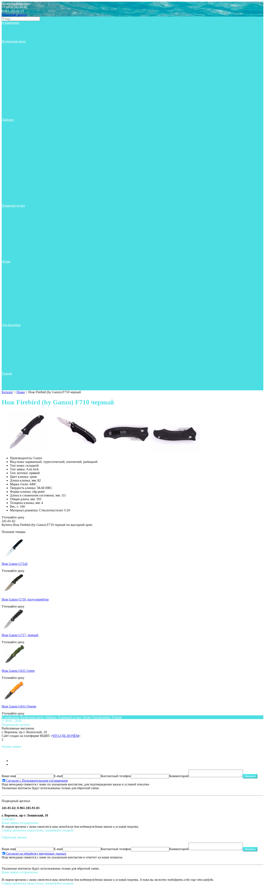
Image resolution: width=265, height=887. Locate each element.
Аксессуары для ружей (21, 49)
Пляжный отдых (13, 205)
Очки (8, 235)
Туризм (7, 373)
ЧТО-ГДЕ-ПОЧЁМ (65, 736)
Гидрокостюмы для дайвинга (25, 131)
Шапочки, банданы (18, 258)
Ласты (9, 60)
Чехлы (9, 112)
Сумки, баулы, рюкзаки (21, 105)
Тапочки (11, 187)
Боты (8, 127)
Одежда (10, 82)
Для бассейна (11, 325)
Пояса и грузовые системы (24, 64)
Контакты (12, 37)
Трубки (10, 101)
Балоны (10, 146)
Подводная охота (14, 41)
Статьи (10, 26)
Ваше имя (9, 776)
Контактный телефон (116, 776)
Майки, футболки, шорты (23, 67)
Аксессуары (13, 45)
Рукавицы (12, 97)
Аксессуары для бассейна (23, 272)
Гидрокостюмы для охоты (23, 52)
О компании (10, 22)
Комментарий (179, 776)
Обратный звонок (14, 14)
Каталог (7, 392)
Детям (6, 261)
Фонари (10, 108)
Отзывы (10, 34)
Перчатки (11, 86)
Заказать (250, 776)
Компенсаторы (15, 142)
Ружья (9, 93)
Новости (11, 30)
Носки (9, 78)
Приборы (11, 90)
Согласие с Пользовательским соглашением (37, 780)
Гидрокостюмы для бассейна (25, 280)
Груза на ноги (14, 56)
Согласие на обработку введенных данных (36, 853)
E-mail (58, 776)
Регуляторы (13, 138)
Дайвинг (8, 119)
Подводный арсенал (16, 3)
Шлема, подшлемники (20, 116)
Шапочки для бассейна (21, 321)
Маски (9, 71)
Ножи (9, 75)
